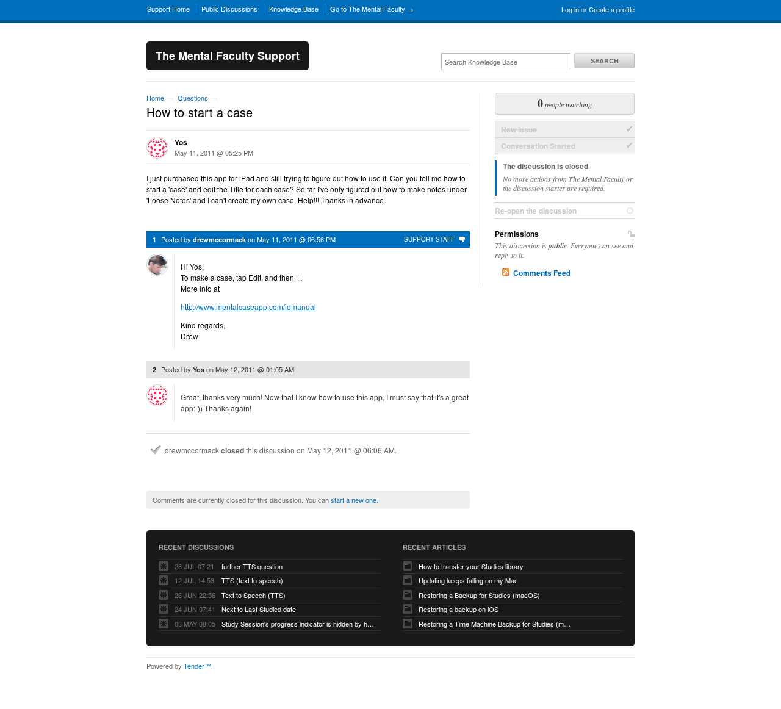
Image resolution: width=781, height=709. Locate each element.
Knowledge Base (294, 8)
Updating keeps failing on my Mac (468, 580)
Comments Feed (541, 272)
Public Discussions (229, 8)
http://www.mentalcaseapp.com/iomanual (248, 306)
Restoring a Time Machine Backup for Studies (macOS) (495, 623)
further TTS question (252, 566)
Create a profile (612, 9)
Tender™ (197, 666)
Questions (193, 98)
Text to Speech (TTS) (253, 595)
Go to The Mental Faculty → (372, 8)
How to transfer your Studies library (471, 566)
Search (605, 60)
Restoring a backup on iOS (458, 609)
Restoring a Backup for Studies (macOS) (479, 595)
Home (155, 98)
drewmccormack (219, 239)
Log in (570, 9)
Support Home (168, 8)
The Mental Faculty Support (228, 55)
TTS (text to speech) (252, 580)
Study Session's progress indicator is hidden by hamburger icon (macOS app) (297, 623)
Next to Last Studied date (258, 609)
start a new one (353, 500)
